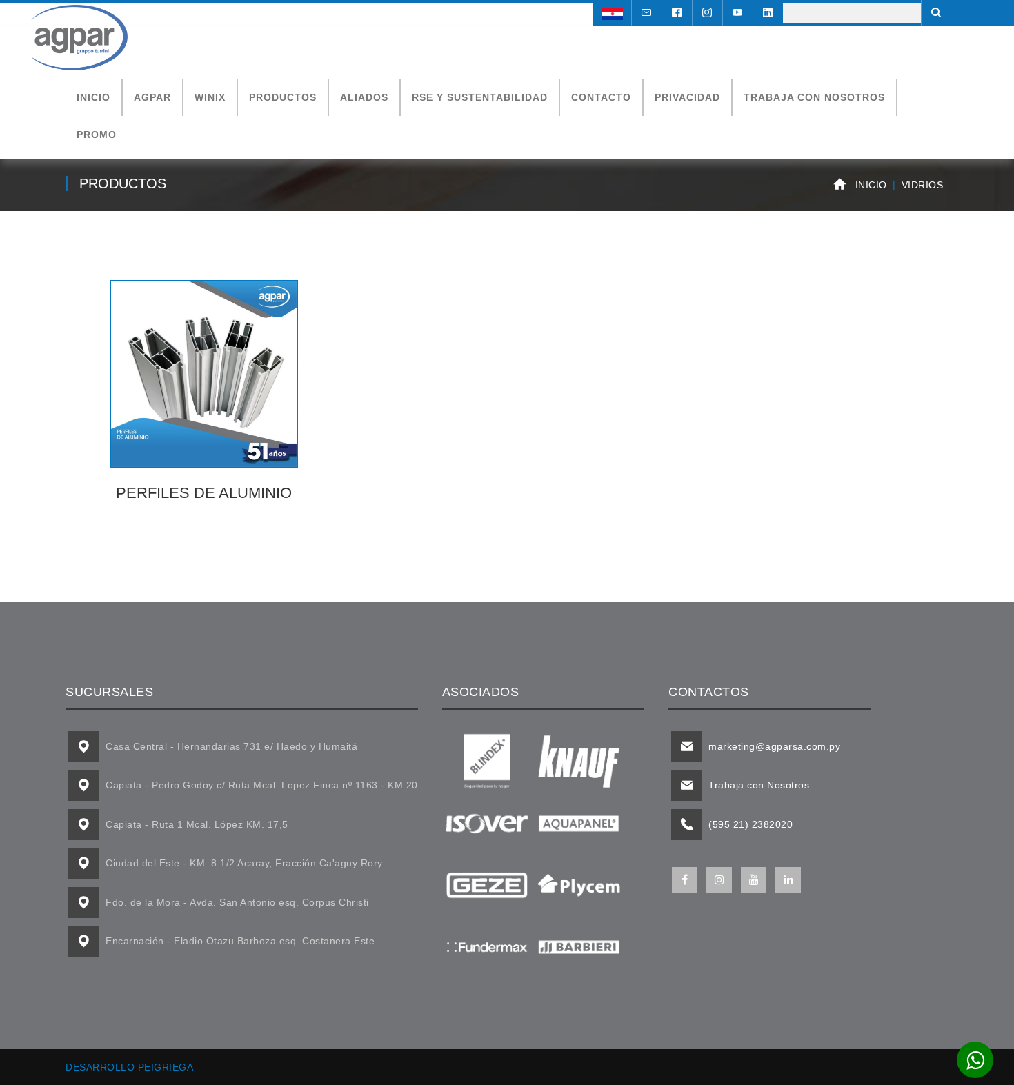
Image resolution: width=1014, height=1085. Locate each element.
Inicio (871, 184)
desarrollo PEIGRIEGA (129, 1067)
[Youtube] (736, 13)
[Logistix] (79, 36)
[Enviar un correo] (645, 13)
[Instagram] (705, 13)
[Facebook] (675, 13)
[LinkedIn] (766, 13)
